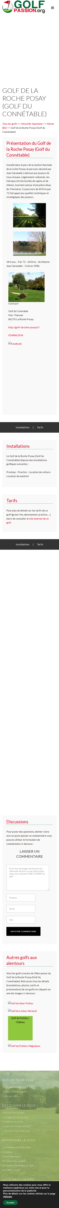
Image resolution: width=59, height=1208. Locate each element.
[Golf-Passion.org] (23, 6)
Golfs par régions (11, 1087)
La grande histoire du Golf (16, 1130)
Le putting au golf (11, 1156)
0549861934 (15, 335)
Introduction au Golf (13, 1112)
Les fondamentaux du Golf (16, 1147)
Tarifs (40, 427)
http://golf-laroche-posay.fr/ (24, 327)
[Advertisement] (29, 47)
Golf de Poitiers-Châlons (20, 1020)
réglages (7, 1196)
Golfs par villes (10, 1096)
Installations (23, 427)
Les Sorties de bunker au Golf (18, 1165)
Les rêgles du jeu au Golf (15, 1117)
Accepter (10, 1202)
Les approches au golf (13, 1161)
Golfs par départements (15, 1091)
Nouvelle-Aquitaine (32, 123)
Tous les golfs (9, 123)
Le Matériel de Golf (12, 1121)
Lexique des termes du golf (16, 1126)
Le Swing (6, 1151)
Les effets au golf (11, 1170)
